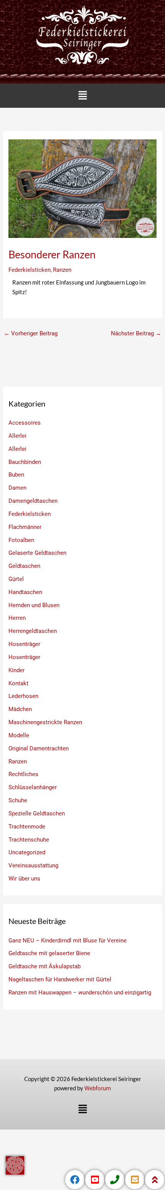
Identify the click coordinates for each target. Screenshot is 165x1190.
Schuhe (17, 800)
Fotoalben (21, 540)
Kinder (16, 670)
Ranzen (62, 269)
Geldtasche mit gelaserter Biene (49, 953)
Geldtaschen (24, 565)
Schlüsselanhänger (32, 787)
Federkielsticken (29, 269)
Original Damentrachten (38, 748)
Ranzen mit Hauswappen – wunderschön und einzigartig (79, 992)
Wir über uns (24, 878)
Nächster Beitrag (136, 333)
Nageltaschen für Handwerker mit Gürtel (59, 979)
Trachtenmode (26, 826)
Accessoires (24, 422)
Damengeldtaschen (33, 500)
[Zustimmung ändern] (15, 1165)
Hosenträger (24, 644)
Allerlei (17, 435)
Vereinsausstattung (33, 865)
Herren (17, 617)
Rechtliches (23, 774)
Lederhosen (23, 696)
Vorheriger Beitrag (31, 333)
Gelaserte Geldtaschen (37, 552)
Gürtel (16, 579)
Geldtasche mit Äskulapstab (44, 966)
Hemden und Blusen (33, 605)
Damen (17, 487)
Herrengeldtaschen (32, 631)
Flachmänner (24, 527)
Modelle (18, 735)
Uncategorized (26, 852)
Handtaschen (25, 592)
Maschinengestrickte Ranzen (45, 722)
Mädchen (20, 709)
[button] (82, 95)
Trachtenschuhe (28, 839)
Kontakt (18, 683)
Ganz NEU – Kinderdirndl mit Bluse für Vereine (67, 940)
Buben (16, 474)
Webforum (97, 1088)
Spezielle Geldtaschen (36, 813)
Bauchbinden (24, 462)
